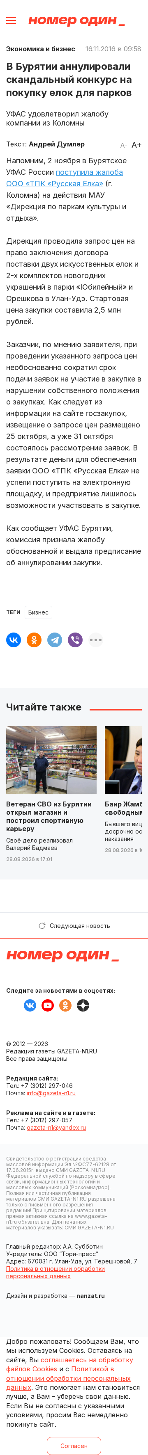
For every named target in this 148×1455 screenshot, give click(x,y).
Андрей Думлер (57, 144)
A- (123, 145)
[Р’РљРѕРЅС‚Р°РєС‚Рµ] (13, 640)
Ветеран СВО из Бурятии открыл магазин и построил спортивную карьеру (49, 816)
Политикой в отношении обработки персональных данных (68, 1378)
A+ (137, 145)
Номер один (76, 21)
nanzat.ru (90, 1295)
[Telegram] (54, 640)
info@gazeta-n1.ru (51, 1093)
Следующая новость (80, 925)
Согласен (74, 1445)
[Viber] (75, 640)
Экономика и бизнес (40, 49)
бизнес (38, 612)
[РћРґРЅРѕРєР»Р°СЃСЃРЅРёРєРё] (34, 640)
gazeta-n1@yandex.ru (56, 1127)
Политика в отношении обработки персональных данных (55, 1272)
